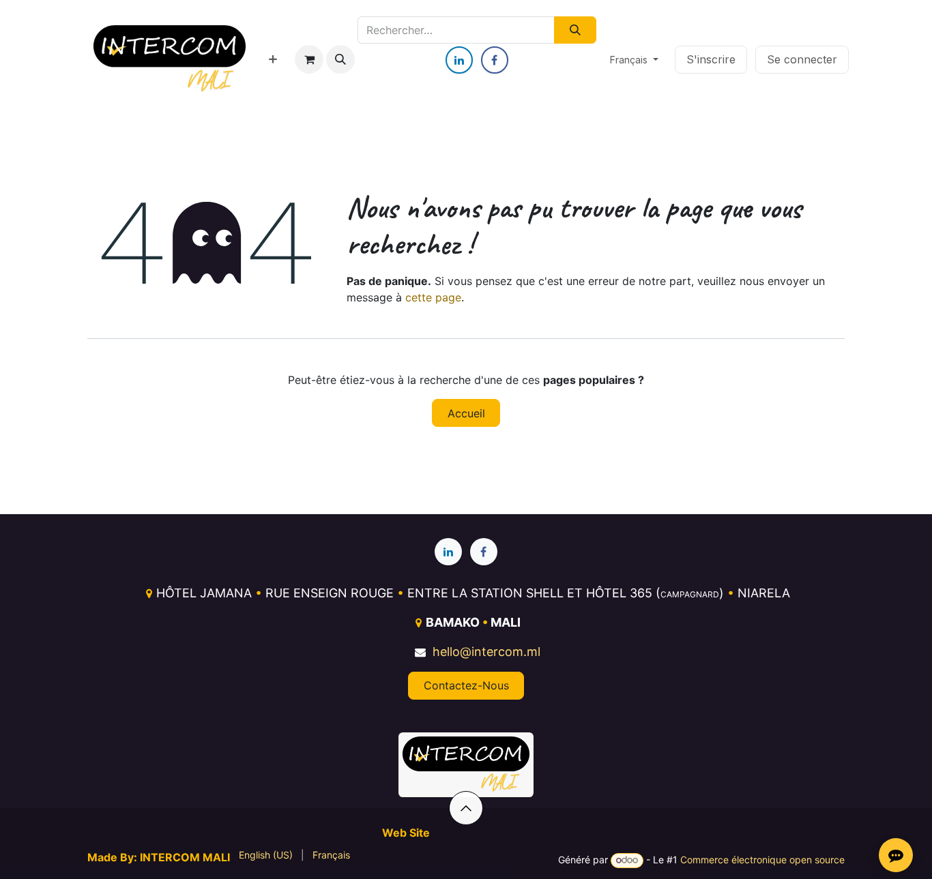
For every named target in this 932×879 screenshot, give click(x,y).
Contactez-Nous (466, 685)
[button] (340, 59)
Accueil (466, 413)
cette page (433, 297)
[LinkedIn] (459, 60)
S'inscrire (711, 59)
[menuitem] (273, 59)
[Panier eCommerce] (309, 59)
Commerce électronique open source (762, 859)
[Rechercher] (575, 30)
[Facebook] (494, 60)
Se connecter (802, 59)
